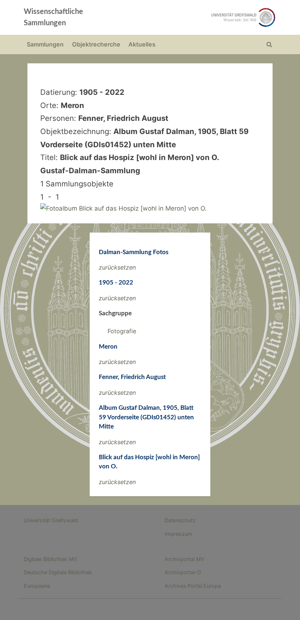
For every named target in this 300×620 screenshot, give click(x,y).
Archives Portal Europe (193, 586)
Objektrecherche (96, 44)
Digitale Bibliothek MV (50, 559)
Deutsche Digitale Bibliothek (58, 572)
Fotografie (122, 331)
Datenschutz (180, 520)
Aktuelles (141, 44)
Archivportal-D (183, 572)
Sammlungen (45, 44)
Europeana (37, 586)
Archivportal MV (185, 559)
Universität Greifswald (51, 520)
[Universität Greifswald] (200, 17)
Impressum (178, 534)
